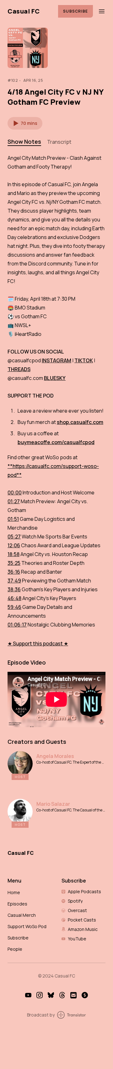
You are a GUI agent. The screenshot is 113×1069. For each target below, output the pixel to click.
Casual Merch (22, 915)
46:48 (14, 598)
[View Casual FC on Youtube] (28, 995)
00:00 (15, 492)
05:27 (14, 536)
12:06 (14, 545)
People (15, 949)
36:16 (14, 571)
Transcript (59, 141)
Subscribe (75, 11)
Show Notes (24, 141)
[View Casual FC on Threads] (62, 995)
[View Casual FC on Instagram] (39, 995)
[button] (25, 123)
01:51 (13, 518)
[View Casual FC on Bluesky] (51, 995)
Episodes (17, 904)
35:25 (14, 563)
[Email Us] (73, 995)
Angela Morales (55, 756)
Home (14, 892)
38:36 (14, 589)
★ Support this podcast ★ (38, 643)
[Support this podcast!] (85, 995)
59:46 (14, 607)
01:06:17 (17, 624)
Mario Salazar (53, 803)
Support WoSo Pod (27, 926)
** (10, 466)
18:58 (13, 554)
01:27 (14, 501)
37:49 (14, 580)
